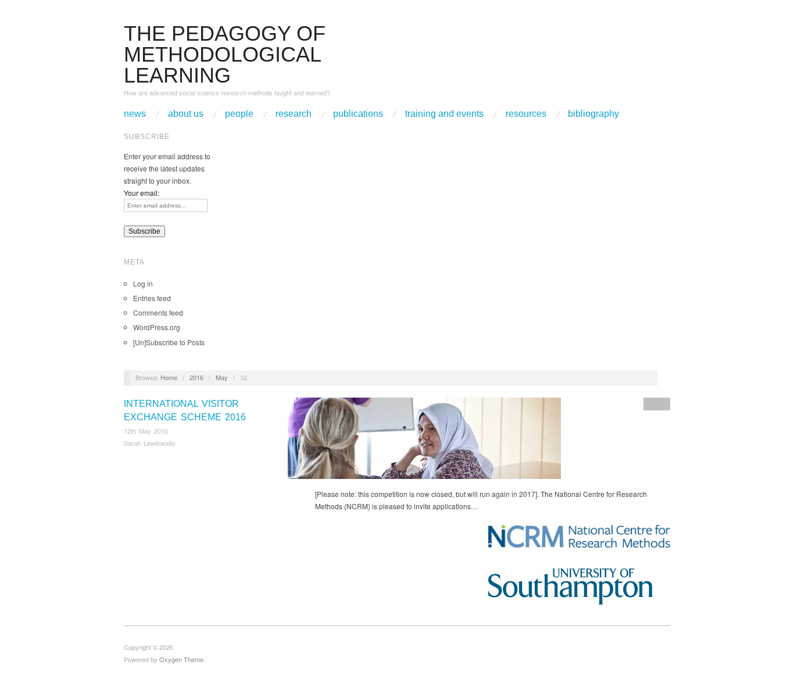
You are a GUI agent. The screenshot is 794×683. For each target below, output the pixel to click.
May (222, 377)
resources (526, 114)
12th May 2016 (146, 430)
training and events (444, 114)
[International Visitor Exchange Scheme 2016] (424, 441)
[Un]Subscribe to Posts (169, 342)
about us (185, 114)
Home (168, 377)
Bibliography (593, 114)
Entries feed (152, 298)
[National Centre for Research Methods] (579, 536)
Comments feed (158, 312)
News (657, 403)
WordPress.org (156, 327)
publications (358, 114)
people (239, 114)
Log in (143, 283)
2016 (196, 377)
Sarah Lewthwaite (149, 443)
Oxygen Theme (181, 659)
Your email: (141, 193)
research (294, 114)
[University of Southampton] (579, 586)
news (135, 114)
